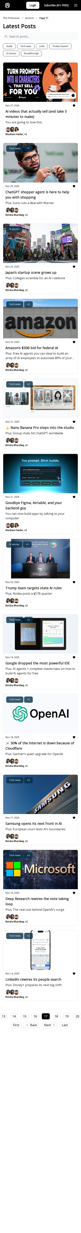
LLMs (42, 46)
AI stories (11, 53)
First (16, 1025)
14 (14, 1016)
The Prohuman (11, 18)
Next (47, 1025)
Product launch (60, 46)
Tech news (25, 46)
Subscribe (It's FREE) (56, 5)
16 (35, 1016)
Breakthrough (31, 53)
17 (45, 1016)
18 (56, 1016)
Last (65, 1025)
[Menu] (75, 5)
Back (33, 1025)
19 (67, 1016)
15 (24, 1016)
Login (32, 5)
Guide (9, 46)
